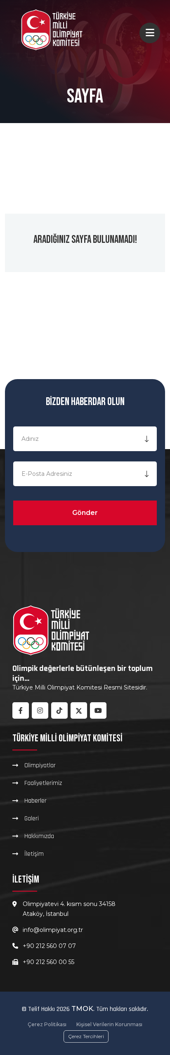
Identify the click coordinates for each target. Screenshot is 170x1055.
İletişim (34, 853)
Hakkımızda (39, 836)
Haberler (35, 800)
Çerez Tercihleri (86, 1036)
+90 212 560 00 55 (48, 962)
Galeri (31, 818)
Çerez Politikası (47, 1024)
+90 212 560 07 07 (49, 946)
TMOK (82, 1009)
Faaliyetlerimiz (43, 783)
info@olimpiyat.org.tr (53, 930)
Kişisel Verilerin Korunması (109, 1024)
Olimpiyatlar (40, 765)
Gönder (85, 513)
